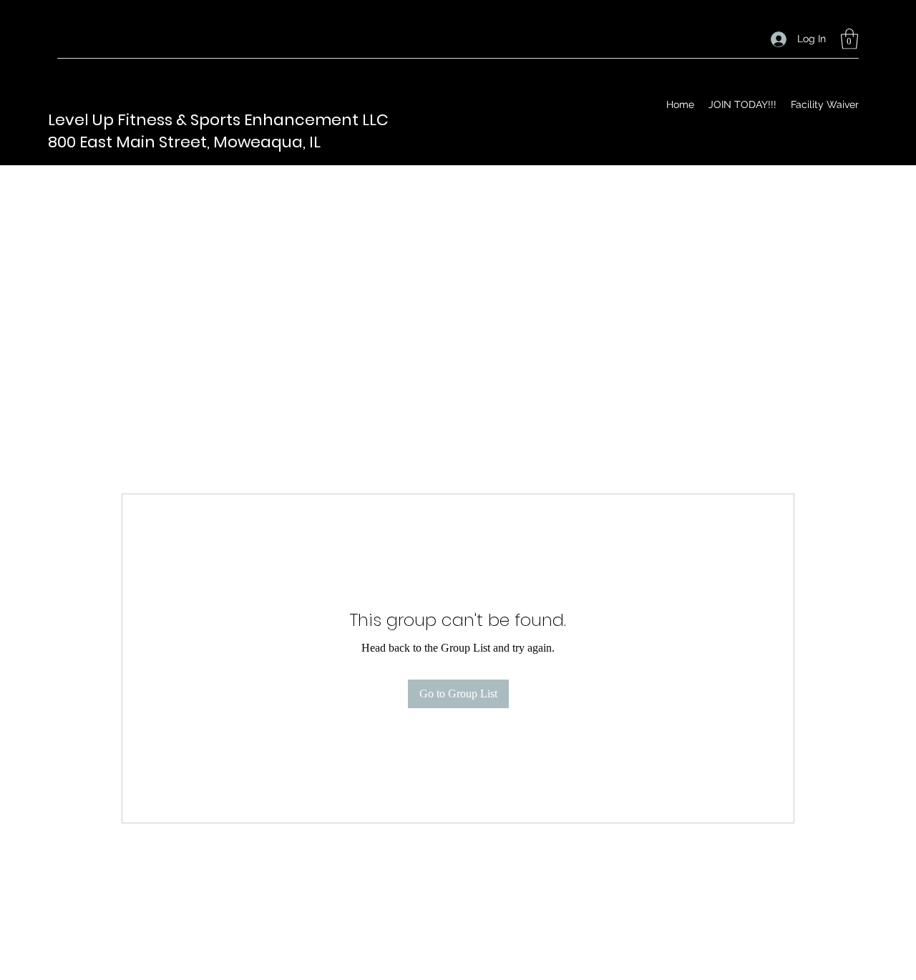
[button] (849, 39)
